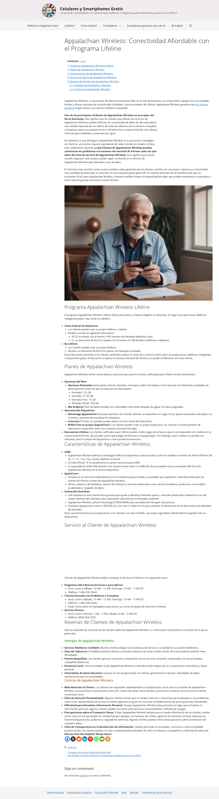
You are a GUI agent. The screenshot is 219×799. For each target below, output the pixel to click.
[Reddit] (78, 739)
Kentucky (72, 747)
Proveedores (110, 25)
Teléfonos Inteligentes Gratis (42, 25)
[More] (107, 739)
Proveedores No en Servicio (157, 792)
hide (83, 61)
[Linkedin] (84, 739)
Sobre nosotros (55, 792)
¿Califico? (70, 25)
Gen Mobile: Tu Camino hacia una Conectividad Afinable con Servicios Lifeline (104, 755)
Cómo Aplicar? (89, 25)
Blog (124, 792)
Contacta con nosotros (79, 792)
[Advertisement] (185, 135)
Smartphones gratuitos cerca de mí (146, 25)
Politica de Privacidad (106, 792)
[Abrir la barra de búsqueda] (190, 25)
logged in (84, 775)
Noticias (134, 792)
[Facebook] (67, 739)
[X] (73, 739)
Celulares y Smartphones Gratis (91, 8)
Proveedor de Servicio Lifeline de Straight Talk (89, 752)
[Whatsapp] (96, 739)
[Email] (102, 739)
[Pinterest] (90, 739)
